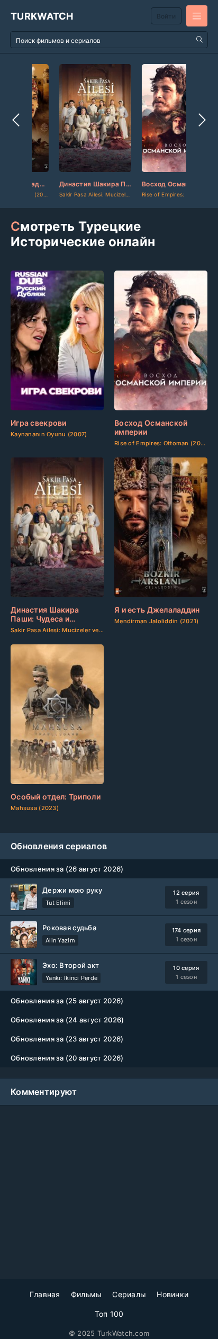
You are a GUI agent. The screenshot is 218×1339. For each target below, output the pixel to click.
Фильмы (86, 1294)
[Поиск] (199, 40)
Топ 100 (109, 1313)
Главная (45, 1294)
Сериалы (129, 1294)
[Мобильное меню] (196, 15)
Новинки (172, 1294)
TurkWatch (42, 16)
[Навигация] (15, 120)
